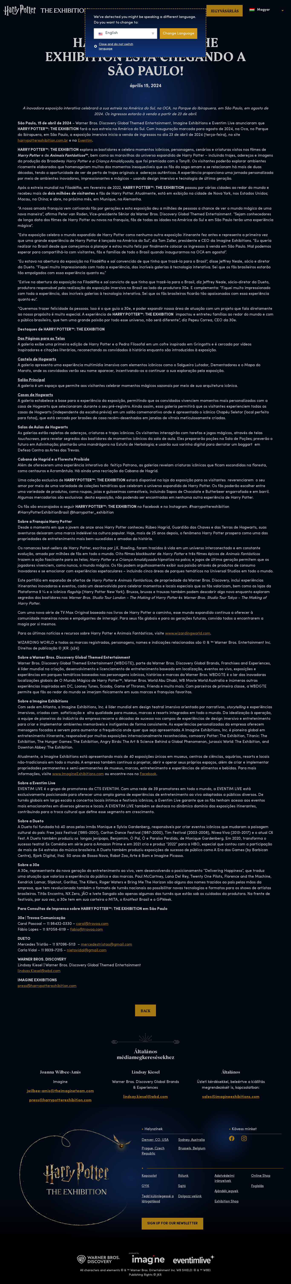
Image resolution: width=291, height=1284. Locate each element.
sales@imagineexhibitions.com (230, 1097)
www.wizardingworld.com (187, 634)
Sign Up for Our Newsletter (172, 1223)
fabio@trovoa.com (86, 930)
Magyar (263, 10)
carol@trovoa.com (92, 924)
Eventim (85, 141)
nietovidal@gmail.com (87, 950)
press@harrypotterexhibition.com (47, 986)
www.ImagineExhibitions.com (78, 774)
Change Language (178, 33)
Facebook (148, 774)
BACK (145, 1010)
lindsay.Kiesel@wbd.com (39, 971)
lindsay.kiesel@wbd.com (145, 1097)
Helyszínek (153, 1129)
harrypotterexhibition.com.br (43, 141)
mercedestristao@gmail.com (106, 945)
